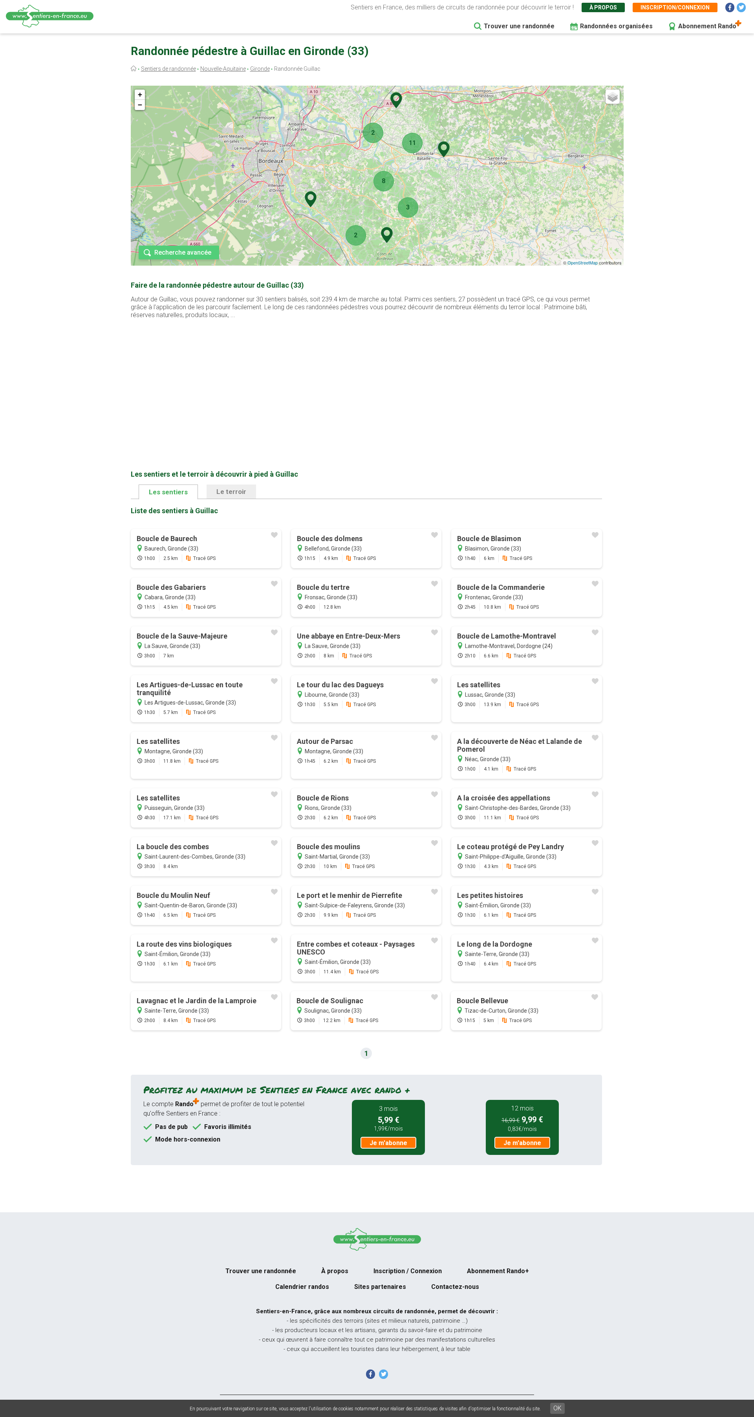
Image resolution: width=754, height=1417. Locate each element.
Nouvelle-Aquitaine (223, 69)
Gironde (260, 69)
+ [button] (140, 94)
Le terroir (231, 492)
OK (557, 1408)
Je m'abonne (388, 1143)
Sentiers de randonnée (168, 69)
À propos (603, 7)
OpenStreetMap (582, 262)
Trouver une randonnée (519, 26)
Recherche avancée (182, 252)
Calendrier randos (302, 1286)
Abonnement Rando (707, 26)
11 (412, 143)
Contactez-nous (455, 1286)
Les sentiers (168, 492)
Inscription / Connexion (407, 1271)
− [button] (140, 105)
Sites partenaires (380, 1286)
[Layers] (613, 97)
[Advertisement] (366, 382)
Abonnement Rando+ (498, 1271)
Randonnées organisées (616, 26)
